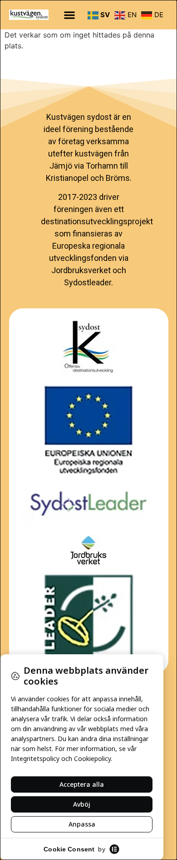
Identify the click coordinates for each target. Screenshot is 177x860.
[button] (70, 15)
